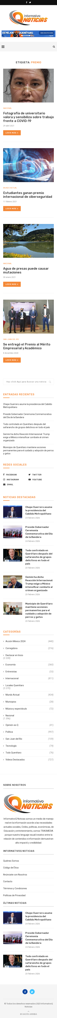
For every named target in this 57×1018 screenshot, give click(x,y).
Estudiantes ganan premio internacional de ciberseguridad (27, 195)
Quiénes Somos (11, 861)
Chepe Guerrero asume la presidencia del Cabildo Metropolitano (38, 510)
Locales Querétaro (15, 685)
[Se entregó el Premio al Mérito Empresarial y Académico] (28, 316)
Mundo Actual (10, 188)
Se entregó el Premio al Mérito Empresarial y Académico (26, 346)
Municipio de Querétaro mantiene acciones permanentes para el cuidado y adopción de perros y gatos (28, 450)
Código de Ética (11, 867)
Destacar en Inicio (14, 655)
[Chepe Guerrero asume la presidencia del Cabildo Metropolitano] (12, 512)
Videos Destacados (30, 759)
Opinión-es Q (30, 725)
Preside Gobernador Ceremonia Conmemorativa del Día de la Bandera (39, 532)
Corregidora (30, 648)
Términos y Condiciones (15, 888)
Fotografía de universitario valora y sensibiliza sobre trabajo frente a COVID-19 (28, 117)
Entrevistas (30, 671)
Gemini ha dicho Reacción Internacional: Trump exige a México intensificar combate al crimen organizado (26, 437)
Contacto (7, 881)
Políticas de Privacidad (14, 895)
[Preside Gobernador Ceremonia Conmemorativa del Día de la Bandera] (12, 531)
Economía (30, 664)
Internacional (30, 678)
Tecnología (30, 746)
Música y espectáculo (30, 708)
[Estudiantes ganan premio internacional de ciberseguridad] (28, 165)
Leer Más (11, 133)
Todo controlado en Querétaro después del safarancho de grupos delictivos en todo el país (38, 557)
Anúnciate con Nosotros (15, 874)
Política (30, 732)
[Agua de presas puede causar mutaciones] (28, 241)
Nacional (7, 108)
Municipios (30, 701)
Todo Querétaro (30, 752)
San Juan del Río (11, 339)
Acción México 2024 (30, 641)
